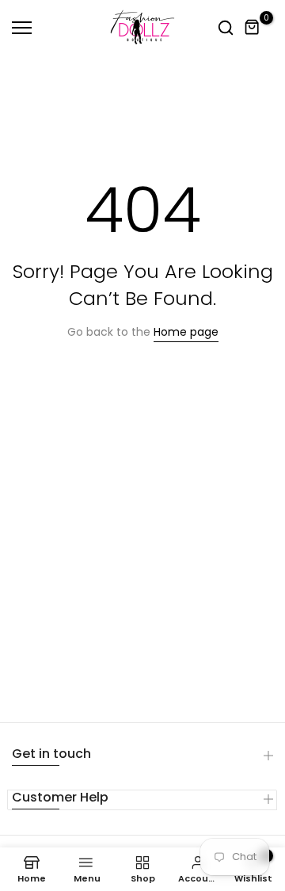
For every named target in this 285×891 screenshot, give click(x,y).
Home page (186, 332)
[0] (252, 27)
